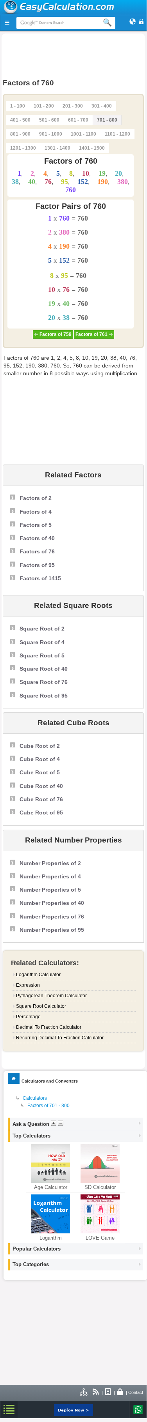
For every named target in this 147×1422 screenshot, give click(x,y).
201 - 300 (73, 106)
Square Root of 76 (44, 682)
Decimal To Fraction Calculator (48, 1027)
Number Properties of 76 (52, 916)
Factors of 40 (37, 538)
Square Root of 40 (44, 669)
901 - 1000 (50, 134)
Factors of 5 (36, 525)
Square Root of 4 (42, 642)
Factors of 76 (37, 551)
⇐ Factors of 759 (53, 334)
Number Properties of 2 (50, 863)
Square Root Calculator (41, 1006)
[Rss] (96, 1392)
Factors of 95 (37, 565)
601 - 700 (78, 120)
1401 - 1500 (92, 148)
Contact (135, 1392)
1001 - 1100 (83, 134)
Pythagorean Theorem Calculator (51, 995)
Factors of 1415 (40, 578)
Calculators (35, 1098)
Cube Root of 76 (41, 799)
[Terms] (108, 1392)
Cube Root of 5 (40, 772)
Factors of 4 (36, 512)
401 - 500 (20, 120)
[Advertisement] (73, 54)
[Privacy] (120, 1392)
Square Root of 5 (42, 655)
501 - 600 (49, 120)
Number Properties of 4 (50, 876)
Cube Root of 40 (41, 786)
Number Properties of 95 (52, 930)
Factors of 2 (36, 498)
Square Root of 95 (44, 695)
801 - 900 (20, 134)
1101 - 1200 (117, 134)
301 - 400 (101, 106)
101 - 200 (44, 106)
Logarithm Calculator (38, 974)
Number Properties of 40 (52, 903)
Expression (28, 985)
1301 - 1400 (57, 148)
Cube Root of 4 (40, 759)
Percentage (28, 1016)
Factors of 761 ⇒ (94, 334)
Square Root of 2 (42, 628)
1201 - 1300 (23, 148)
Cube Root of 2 (40, 746)
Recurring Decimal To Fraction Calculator (60, 1037)
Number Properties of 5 (50, 890)
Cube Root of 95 (41, 812)
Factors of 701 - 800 (48, 1105)
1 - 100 (17, 106)
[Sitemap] (84, 1392)
